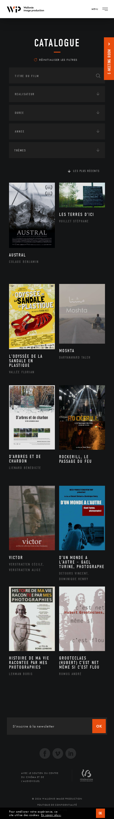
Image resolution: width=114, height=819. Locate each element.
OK (100, 813)
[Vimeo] (57, 754)
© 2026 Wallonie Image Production (57, 798)
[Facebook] (45, 754)
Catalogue (57, 43)
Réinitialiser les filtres (58, 60)
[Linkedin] (70, 754)
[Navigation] (105, 9)
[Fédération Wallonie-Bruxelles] (86, 777)
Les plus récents (86, 171)
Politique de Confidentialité (57, 804)
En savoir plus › (51, 815)
